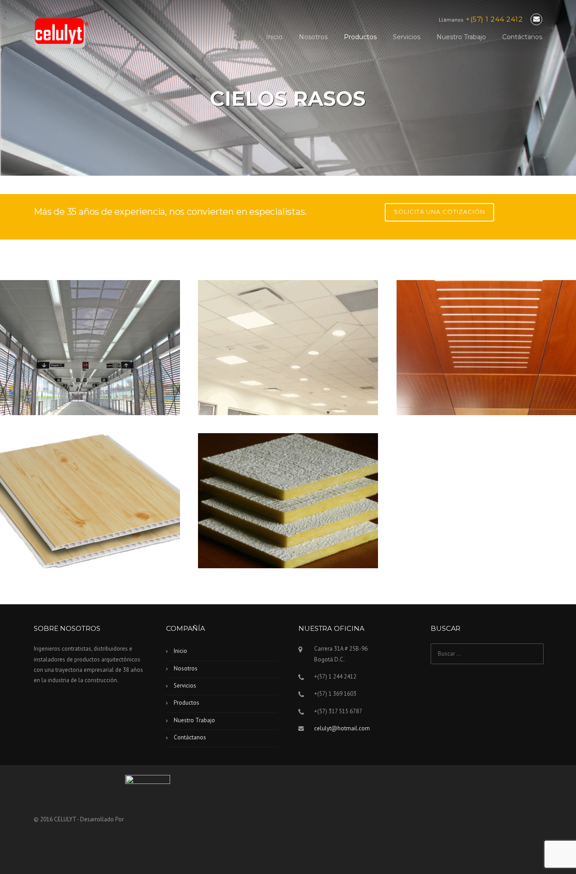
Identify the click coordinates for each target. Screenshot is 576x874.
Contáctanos (522, 37)
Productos (360, 37)
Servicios (406, 37)
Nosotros (313, 37)
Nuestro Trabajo (461, 37)
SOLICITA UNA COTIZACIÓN (439, 211)
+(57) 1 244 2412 (494, 19)
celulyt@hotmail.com (342, 728)
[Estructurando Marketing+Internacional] (147, 819)
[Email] (536, 19)
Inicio (274, 37)
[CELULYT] (62, 32)
